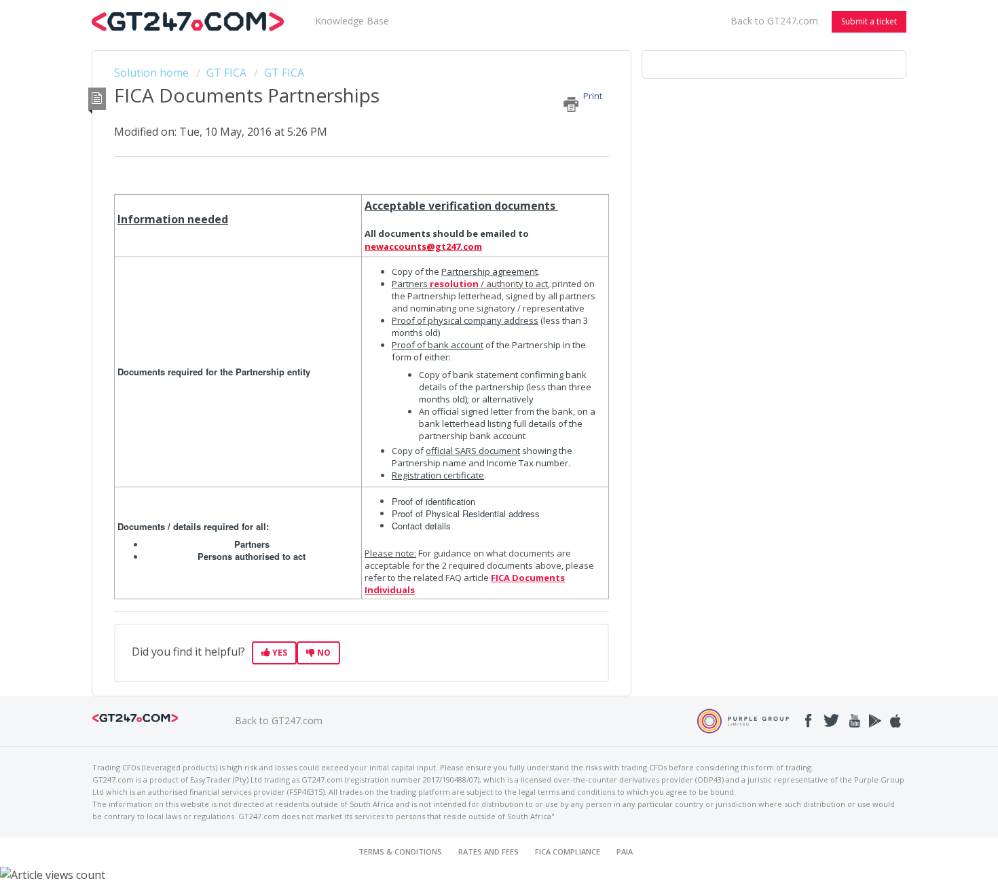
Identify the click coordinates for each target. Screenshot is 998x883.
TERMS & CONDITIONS (400, 851)
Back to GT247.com (774, 20)
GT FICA (226, 72)
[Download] (474, 266)
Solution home (152, 72)
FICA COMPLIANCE (567, 851)
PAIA (624, 851)
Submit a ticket (869, 21)
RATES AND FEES (488, 851)
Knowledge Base (352, 20)
